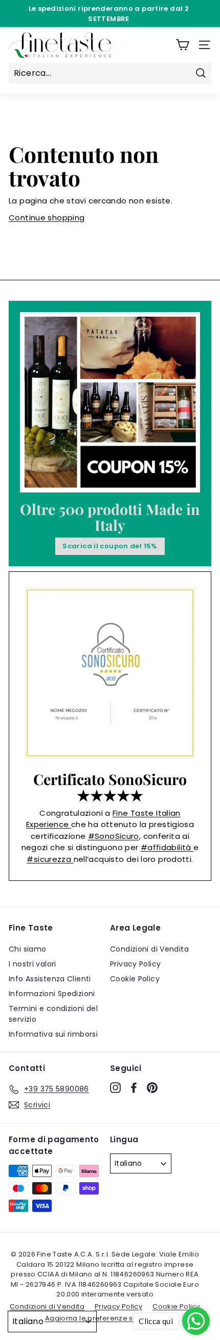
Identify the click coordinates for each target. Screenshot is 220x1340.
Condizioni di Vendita (149, 949)
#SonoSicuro (113, 836)
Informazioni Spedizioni (52, 993)
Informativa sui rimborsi (53, 1034)
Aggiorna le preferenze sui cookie (105, 1318)
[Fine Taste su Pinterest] (152, 1087)
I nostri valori (32, 964)
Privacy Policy (135, 964)
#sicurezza (50, 859)
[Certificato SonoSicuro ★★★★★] (110, 672)
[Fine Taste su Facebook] (133, 1087)
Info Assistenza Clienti (50, 979)
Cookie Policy (135, 979)
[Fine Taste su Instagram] (115, 1087)
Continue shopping (46, 217)
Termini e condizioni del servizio (53, 1013)
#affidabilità (167, 847)
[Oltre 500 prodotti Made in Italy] (110, 402)
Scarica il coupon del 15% (109, 546)
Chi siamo (27, 949)
